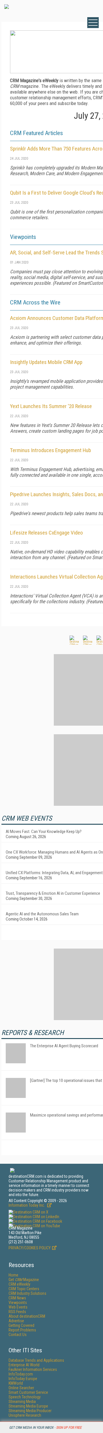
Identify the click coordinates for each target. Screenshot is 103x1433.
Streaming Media (22, 1401)
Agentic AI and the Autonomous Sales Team (42, 914)
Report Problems (22, 1330)
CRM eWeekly (19, 1284)
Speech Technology (25, 1397)
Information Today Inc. (27, 1205)
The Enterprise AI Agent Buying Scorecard (64, 1045)
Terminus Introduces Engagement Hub (50, 450)
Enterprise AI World (24, 1365)
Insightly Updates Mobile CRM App (46, 362)
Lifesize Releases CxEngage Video (46, 532)
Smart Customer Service (28, 1392)
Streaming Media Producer (30, 1410)
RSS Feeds (17, 1311)
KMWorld (16, 1383)
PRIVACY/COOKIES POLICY (30, 1248)
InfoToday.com (21, 1374)
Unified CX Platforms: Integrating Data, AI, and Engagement (54, 872)
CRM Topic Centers (24, 1288)
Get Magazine (24, 1279)
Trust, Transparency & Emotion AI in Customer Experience (53, 893)
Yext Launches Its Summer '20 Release (51, 406)
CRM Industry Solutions (27, 1293)
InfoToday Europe (23, 1378)
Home (13, 1275)
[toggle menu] (93, 22)
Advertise (16, 1321)
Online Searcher (21, 1388)
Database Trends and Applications (36, 1360)
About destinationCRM (27, 1316)
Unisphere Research (25, 1415)
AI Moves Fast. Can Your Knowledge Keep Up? (44, 831)
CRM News (17, 1298)
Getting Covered (21, 1325)
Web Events (18, 1307)
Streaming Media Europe (28, 1406)
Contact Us (18, 1334)
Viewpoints (18, 1302)
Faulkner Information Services (33, 1369)
